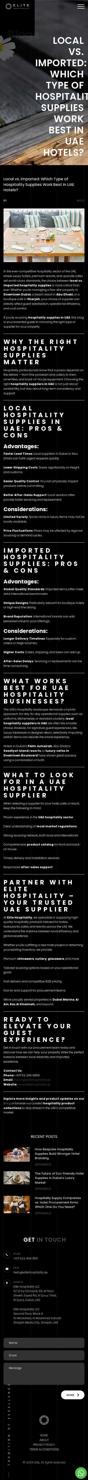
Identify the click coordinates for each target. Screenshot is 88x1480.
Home (44, 1435)
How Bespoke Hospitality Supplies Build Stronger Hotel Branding (57, 1153)
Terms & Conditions (44, 1449)
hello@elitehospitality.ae (30, 1272)
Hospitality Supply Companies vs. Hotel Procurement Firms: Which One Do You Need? (58, 1202)
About (44, 1440)
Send (71, 1395)
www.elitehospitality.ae (34, 1084)
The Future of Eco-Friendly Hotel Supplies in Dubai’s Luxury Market (59, 1178)
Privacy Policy (44, 1445)
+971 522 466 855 (25, 1258)
